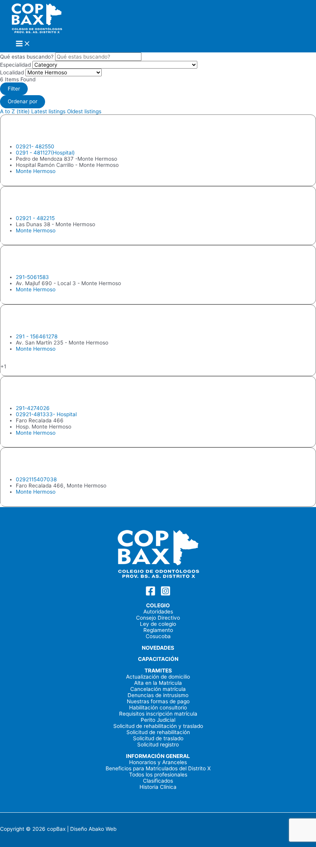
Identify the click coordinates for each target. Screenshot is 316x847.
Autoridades (158, 611)
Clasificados (158, 781)
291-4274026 (33, 408)
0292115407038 (36, 479)
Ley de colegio (158, 624)
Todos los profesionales (158, 774)
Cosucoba (158, 636)
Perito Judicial (158, 720)
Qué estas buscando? (27, 57)
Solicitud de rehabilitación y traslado (158, 726)
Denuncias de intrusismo (158, 695)
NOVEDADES (158, 648)
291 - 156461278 (36, 336)
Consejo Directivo (158, 618)
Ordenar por (22, 101)
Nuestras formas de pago (158, 701)
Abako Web (102, 829)
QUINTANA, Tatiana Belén (59, 319)
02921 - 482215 (35, 218)
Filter (14, 89)
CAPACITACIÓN (158, 659)
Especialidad (15, 65)
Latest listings (48, 111)
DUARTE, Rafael (36, 200)
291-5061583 (32, 277)
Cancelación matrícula (158, 689)
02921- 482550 (35, 146)
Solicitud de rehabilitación (158, 732)
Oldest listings (84, 111)
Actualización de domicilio (158, 677)
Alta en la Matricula (158, 683)
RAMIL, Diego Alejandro (54, 462)
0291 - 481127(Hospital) (45, 153)
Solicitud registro (158, 744)
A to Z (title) (15, 111)
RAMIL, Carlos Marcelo (52, 391)
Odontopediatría (20, 373)
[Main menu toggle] (23, 44)
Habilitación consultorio (158, 707)
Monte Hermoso (35, 171)
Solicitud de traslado (158, 738)
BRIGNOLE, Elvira (39, 129)
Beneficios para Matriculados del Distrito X (158, 768)
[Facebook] (150, 594)
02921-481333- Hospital (46, 414)
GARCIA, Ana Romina (48, 260)
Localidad (12, 72)
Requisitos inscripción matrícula (158, 714)
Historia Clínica (158, 787)
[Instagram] (165, 594)
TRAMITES (158, 670)
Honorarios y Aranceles (158, 762)
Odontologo (14, 183)
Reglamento (158, 630)
